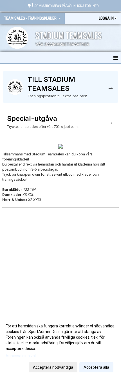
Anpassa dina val (21, 356)
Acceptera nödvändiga (53, 367)
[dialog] (60, 346)
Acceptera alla (96, 367)
